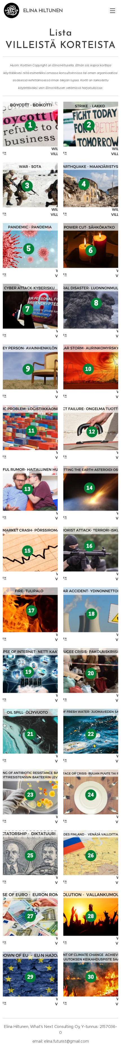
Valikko (112, 10)
